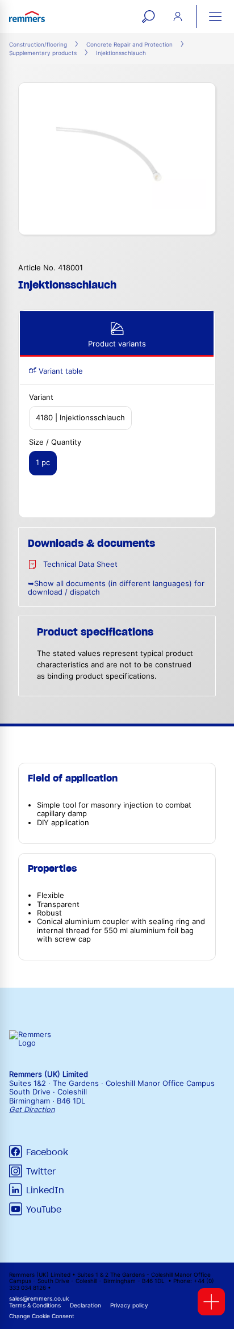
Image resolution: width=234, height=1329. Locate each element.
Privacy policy (129, 1305)
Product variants (117, 344)
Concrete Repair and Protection (129, 44)
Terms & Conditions (35, 1305)
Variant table (59, 371)
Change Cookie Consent (41, 1316)
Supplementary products (43, 53)
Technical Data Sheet (80, 564)
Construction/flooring (38, 44)
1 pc (43, 462)
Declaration (85, 1305)
